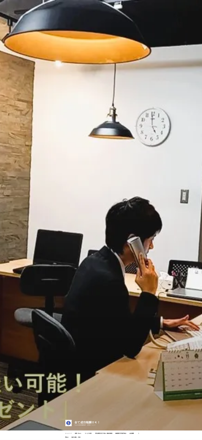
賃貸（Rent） (78, 433)
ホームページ (68, 433)
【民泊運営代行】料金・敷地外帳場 (103, 433)
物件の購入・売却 (76, 437)
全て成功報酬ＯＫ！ (87, 422)
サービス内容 (88, 433)
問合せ (66, 437)
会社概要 (131, 433)
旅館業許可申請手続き (120, 433)
